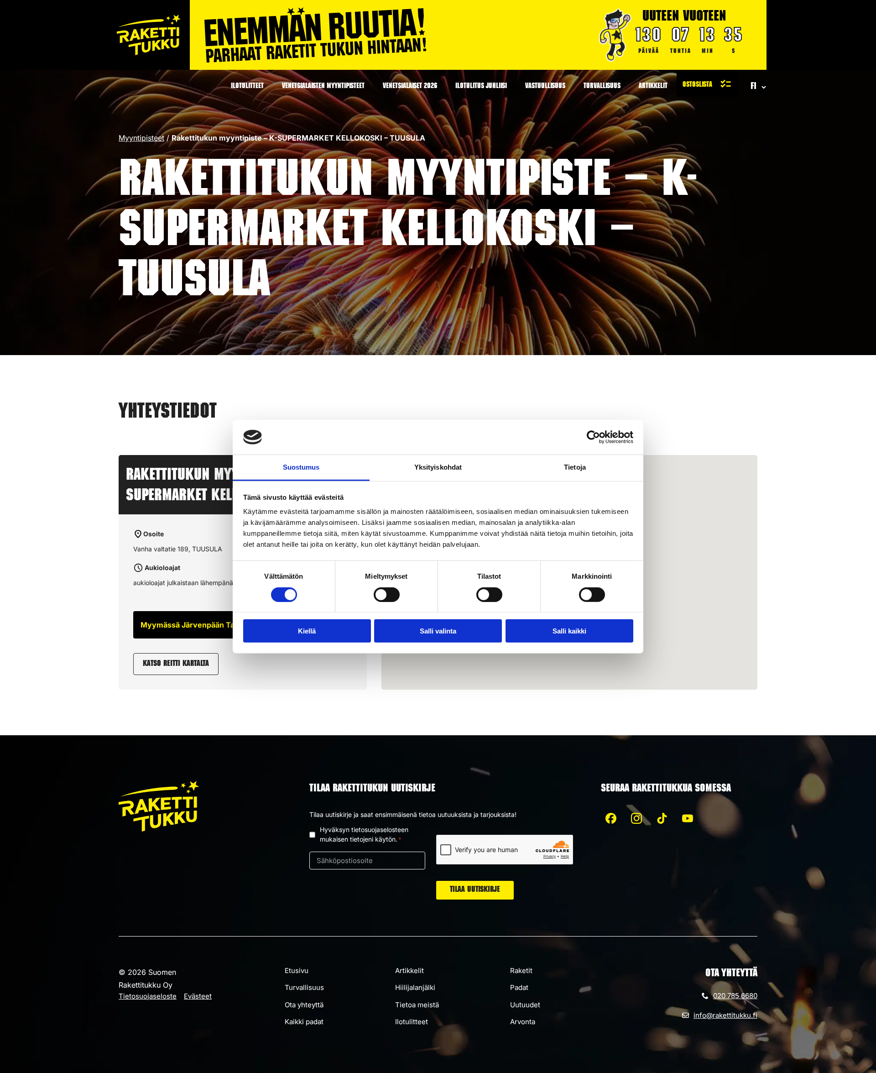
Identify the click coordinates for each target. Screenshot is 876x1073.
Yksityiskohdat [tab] (438, 467)
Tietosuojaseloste (148, 996)
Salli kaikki (569, 631)
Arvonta (522, 1021)
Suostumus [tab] (301, 467)
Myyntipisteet (141, 137)
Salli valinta (438, 631)
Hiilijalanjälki (415, 987)
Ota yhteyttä (304, 1004)
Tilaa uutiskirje (475, 890)
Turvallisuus (602, 86)
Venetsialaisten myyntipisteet (323, 86)
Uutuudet (525, 1004)
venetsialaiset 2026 (410, 86)
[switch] (387, 594)
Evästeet (198, 996)
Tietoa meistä (417, 1004)
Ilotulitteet (247, 86)
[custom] (611, 818)
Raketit (521, 970)
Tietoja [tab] (575, 467)
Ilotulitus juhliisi (481, 86)
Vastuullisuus (545, 86)
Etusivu (296, 970)
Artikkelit (653, 86)
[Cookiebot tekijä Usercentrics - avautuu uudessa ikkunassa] (593, 437)
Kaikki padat (304, 1021)
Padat (519, 987)
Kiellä (307, 631)
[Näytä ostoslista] (707, 84)
